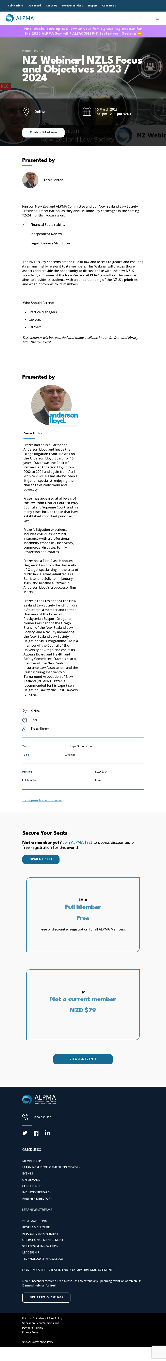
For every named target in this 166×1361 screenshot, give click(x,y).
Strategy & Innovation (40, 1246)
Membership (31, 1161)
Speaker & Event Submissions (40, 1323)
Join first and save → (42, 800)
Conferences (32, 1186)
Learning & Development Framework (51, 1167)
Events (38, 50)
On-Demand (31, 1180)
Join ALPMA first (77, 843)
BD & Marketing (34, 1221)
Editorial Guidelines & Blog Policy (42, 1318)
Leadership (30, 1252)
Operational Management (42, 1240)
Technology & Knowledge (42, 1259)
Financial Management (40, 1233)
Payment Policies (32, 1327)
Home (26, 50)
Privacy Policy (30, 1332)
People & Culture (36, 1227)
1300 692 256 (42, 1117)
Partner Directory (37, 1198)
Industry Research (36, 1192)
